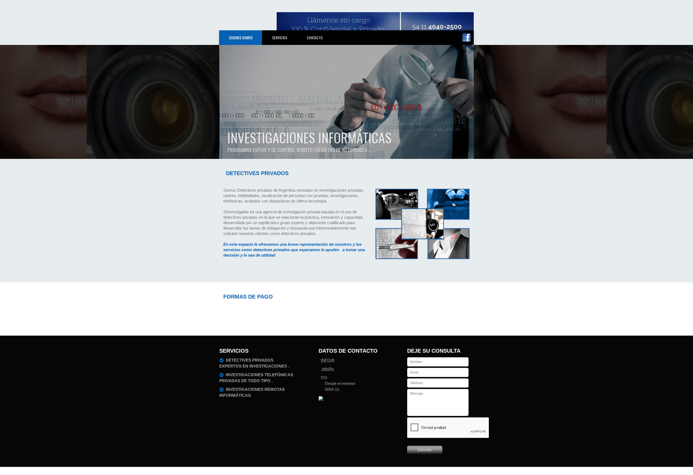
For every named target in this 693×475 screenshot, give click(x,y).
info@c (327, 368)
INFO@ (328, 360)
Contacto (315, 37)
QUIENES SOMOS (241, 37)
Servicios (279, 37)
